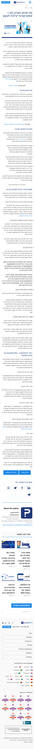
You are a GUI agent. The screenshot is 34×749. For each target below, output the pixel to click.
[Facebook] (22, 488)
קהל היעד (8, 79)
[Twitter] (15, 488)
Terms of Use (13, 740)
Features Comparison (25, 649)
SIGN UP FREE (5, 2)
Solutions (29, 653)
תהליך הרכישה (13, 86)
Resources (28, 641)
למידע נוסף (24, 472)
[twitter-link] (9, 623)
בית (31, 8)
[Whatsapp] (8, 488)
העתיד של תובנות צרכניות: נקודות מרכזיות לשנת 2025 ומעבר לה (8, 558)
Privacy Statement (22, 740)
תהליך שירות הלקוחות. (25, 216)
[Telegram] (29, 494)
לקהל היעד (22, 139)
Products (29, 637)
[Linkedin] (29, 488)
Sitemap (30, 740)
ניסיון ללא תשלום (11, 472)
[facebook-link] (12, 623)
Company (29, 657)
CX (26, 8)
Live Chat (23, 627)
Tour (30, 633)
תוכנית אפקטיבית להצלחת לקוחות (14, 124)
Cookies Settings (28, 742)
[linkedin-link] (5, 623)
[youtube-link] (2, 623)
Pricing (29, 645)
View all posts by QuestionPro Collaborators (17, 525)
